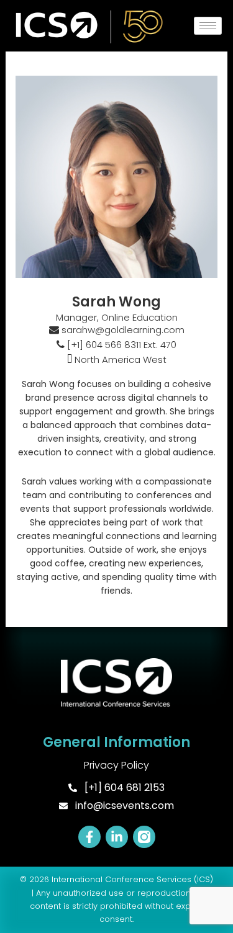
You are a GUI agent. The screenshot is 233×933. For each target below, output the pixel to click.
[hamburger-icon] (208, 26)
